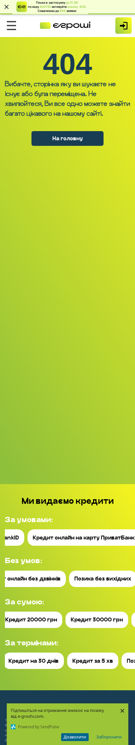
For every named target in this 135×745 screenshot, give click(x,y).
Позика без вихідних (102, 578)
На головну (67, 138)
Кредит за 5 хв (92, 661)
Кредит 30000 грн (97, 619)
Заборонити (109, 737)
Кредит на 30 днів (34, 661)
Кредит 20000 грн (31, 619)
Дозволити (75, 737)
